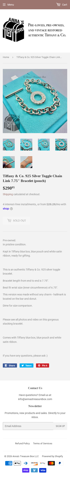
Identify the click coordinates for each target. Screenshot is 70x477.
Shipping (8, 194)
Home (6, 57)
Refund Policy (22, 443)
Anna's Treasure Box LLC (26, 456)
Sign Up (60, 426)
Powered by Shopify (52, 456)
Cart (64, 4)
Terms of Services (42, 443)
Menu (10, 4)
